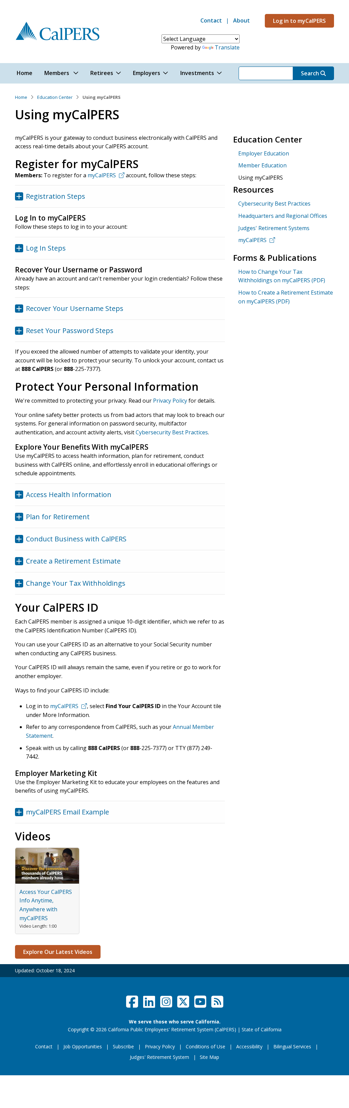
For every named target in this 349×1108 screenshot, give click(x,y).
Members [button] (57, 73)
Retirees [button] (101, 73)
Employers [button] (146, 73)
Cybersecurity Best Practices (172, 432)
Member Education (262, 165)
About (241, 20)
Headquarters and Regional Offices (282, 216)
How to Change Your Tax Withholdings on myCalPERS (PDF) (281, 276)
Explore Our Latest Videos (57, 952)
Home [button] (24, 73)
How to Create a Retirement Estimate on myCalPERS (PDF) (285, 297)
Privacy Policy (170, 400)
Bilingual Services (292, 1046)
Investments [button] (197, 73)
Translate (227, 47)
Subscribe (123, 1046)
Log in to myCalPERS (299, 21)
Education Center (55, 97)
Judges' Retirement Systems (273, 228)
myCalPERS (102, 175)
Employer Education (263, 153)
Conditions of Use (205, 1046)
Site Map (209, 1057)
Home (21, 97)
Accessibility (249, 1046)
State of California (262, 1029)
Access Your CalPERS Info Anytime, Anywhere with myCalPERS (45, 905)
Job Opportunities (82, 1046)
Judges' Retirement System (159, 1057)
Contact (211, 20)
